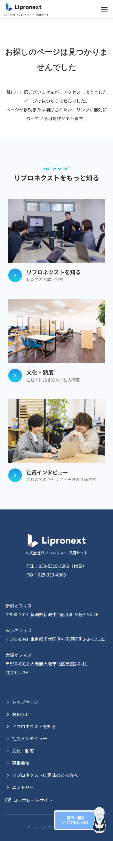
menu (104, 9)
